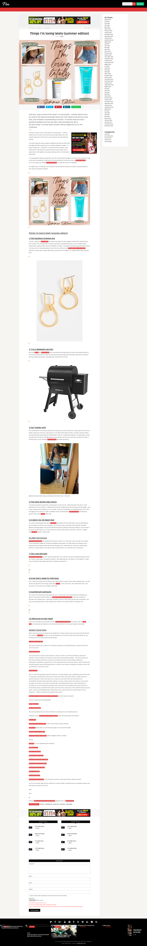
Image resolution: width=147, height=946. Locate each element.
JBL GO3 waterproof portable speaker (38, 759)
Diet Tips (42, 804)
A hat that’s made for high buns (45, 578)
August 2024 (108, 64)
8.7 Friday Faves (39, 841)
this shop (34, 532)
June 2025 (107, 45)
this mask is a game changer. (63, 622)
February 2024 (108, 75)
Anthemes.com (81, 943)
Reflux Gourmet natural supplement (48, 716)
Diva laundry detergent (34, 708)
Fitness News (69, 804)
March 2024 (108, 73)
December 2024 (109, 57)
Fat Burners (62, 804)
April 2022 (107, 116)
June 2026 (107, 23)
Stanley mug (32, 727)
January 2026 (108, 32)
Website (30, 889)
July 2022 (107, 111)
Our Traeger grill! (38, 427)
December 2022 (109, 101)
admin (61, 36)
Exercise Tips (56, 804)
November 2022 (109, 103)
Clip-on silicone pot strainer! (36, 779)
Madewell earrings (45, 349)
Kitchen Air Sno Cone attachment (37, 723)
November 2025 (109, 36)
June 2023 (107, 90)
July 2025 (107, 44)
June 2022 (107, 113)
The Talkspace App (33, 704)
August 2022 (108, 109)
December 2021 (109, 124)
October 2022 (108, 105)
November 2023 (109, 81)
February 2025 (108, 53)
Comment (31, 864)
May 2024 (107, 70)
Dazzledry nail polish (34, 651)
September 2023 (109, 85)
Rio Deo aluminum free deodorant (37, 763)
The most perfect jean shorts (44, 502)
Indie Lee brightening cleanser (36, 767)
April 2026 (107, 27)
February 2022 (108, 120)
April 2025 (107, 49)
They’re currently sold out (35, 557)
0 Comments (47, 28)
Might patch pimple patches (36, 755)
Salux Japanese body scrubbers (37, 731)
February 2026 (108, 31)
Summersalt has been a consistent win (62, 597)
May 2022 (107, 114)
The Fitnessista (70, 801)
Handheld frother (33, 747)
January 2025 (108, 55)
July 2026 (107, 21)
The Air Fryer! (32, 720)
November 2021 (109, 126)
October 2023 (108, 83)
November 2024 (109, 58)
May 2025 (107, 47)
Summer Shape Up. (80, 160)
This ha (58, 583)
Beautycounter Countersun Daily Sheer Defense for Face (43, 696)
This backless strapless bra (43, 238)
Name (30, 876)
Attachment (31, 898)
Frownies (31, 743)
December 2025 (109, 34)
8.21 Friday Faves (39, 826)
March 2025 (108, 51)
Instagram (40, 635)
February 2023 (108, 98)
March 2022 (108, 118)
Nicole (36, 352)
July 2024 (107, 66)
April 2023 (107, 94)
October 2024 (108, 60)
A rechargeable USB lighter (36, 641)
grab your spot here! (51, 162)
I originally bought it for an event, (76, 248)
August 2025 (108, 42)
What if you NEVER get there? (86, 935)
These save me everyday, (35, 541)
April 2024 (107, 72)
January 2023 (108, 99)
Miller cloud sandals (34, 771)
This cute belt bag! (39, 554)
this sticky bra (44, 241)
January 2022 (108, 122)
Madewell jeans (33, 670)
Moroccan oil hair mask (42, 619)
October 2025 (108, 38)
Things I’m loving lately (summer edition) (44, 801)
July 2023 (107, 88)
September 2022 (109, 107)
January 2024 (108, 77)
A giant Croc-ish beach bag (42, 520)
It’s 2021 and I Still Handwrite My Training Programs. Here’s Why (11, 936)
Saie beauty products (34, 775)
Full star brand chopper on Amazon (37, 735)
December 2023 (109, 79)
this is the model (52, 439)
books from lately (39, 833)
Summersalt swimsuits (40, 592)
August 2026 (108, 19)
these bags (53, 523)
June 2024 (107, 68)
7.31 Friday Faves (39, 848)
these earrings (45, 352)
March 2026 (108, 29)
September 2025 (109, 40)
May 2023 (107, 92)
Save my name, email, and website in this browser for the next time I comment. (48, 895)
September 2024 (109, 62)
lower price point (74, 511)
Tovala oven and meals (34, 751)
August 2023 (108, 86)
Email (30, 882)
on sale (43, 514)
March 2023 (108, 96)
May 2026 (107, 25)
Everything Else (48, 804)
